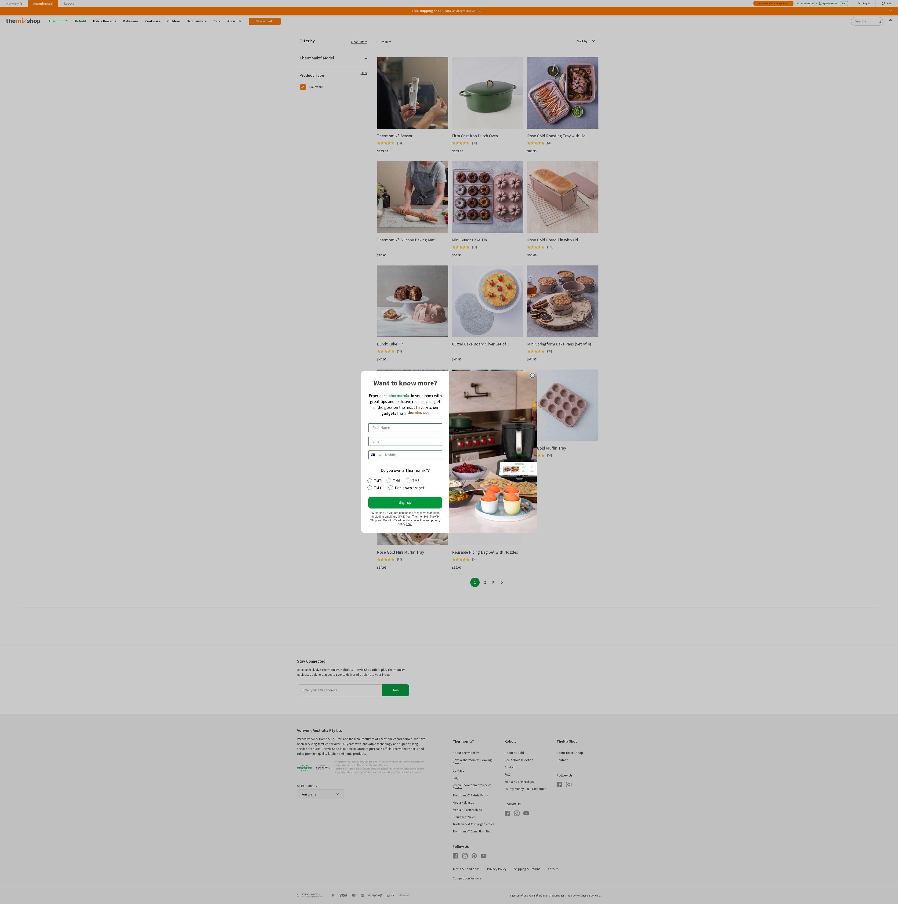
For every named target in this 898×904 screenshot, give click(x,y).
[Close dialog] (532, 375)
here (409, 524)
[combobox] (376, 455)
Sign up (405, 502)
